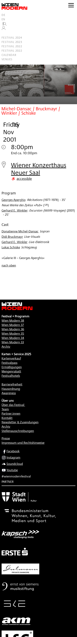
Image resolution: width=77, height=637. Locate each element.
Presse (6, 438)
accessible (24, 178)
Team (5, 409)
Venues (7, 59)
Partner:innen (11, 413)
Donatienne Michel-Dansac (20, 231)
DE (4, 15)
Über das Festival (13, 405)
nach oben (9, 265)
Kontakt (7, 418)
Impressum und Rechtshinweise (23, 442)
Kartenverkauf (11, 358)
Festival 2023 (12, 42)
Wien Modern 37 (13, 325)
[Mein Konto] (4, 29)
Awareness (9, 393)
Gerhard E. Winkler (14, 210)
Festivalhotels (11, 375)
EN (3, 19)
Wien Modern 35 (13, 333)
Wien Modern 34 (13, 338)
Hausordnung (11, 388)
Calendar (9, 55)
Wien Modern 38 (13, 320)
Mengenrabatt (11, 371)
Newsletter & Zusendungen (20, 422)
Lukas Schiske (11, 247)
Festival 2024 (12, 38)
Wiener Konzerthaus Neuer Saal (38, 168)
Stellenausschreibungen (18, 431)
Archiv (6, 346)
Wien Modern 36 (13, 329)
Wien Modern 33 (13, 342)
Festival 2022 (12, 46)
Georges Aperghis (13, 200)
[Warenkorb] (5, 33)
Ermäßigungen (12, 367)
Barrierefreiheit (12, 384)
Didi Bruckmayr (12, 236)
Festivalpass (9, 362)
